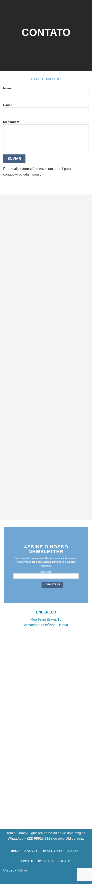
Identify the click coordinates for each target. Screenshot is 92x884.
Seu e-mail (46, 572)
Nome (7, 88)
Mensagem (11, 121)
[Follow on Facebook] (78, 872)
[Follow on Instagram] (85, 872)
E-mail (7, 105)
